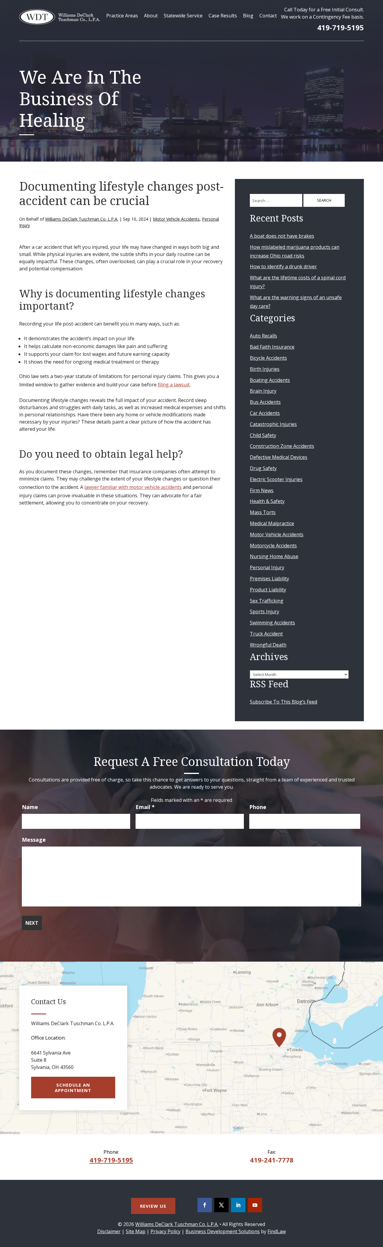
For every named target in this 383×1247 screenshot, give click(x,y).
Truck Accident (266, 633)
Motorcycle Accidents (273, 545)
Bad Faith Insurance (272, 347)
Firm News (261, 490)
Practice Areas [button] (122, 15)
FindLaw (277, 1231)
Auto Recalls (263, 335)
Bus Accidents (265, 402)
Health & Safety (267, 501)
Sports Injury (264, 611)
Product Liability (268, 589)
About (151, 15)
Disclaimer (109, 1231)
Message (34, 839)
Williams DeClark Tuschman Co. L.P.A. (81, 219)
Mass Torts (263, 512)
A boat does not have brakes (282, 236)
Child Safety (263, 435)
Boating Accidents (270, 380)
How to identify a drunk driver (283, 266)
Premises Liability (269, 578)
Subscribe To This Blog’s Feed (283, 701)
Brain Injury (263, 391)
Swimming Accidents (272, 622)
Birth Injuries (264, 369)
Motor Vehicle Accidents (176, 219)
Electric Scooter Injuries (276, 479)
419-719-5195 (340, 27)
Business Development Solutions (223, 1231)
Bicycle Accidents (268, 358)
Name (30, 807)
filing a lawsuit (174, 384)
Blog (248, 15)
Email (145, 807)
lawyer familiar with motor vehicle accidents (133, 487)
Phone (257, 807)
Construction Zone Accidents (282, 446)
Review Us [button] (153, 1206)
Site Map (135, 1231)
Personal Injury (267, 567)
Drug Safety (263, 468)
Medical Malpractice (272, 523)
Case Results (223, 15)
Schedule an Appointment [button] (73, 1087)
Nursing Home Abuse (274, 556)
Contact (268, 15)
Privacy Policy (165, 1231)
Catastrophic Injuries (273, 424)
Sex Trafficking (266, 600)
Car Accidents (265, 413)
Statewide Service (183, 15)
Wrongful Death (268, 644)
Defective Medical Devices (278, 457)
